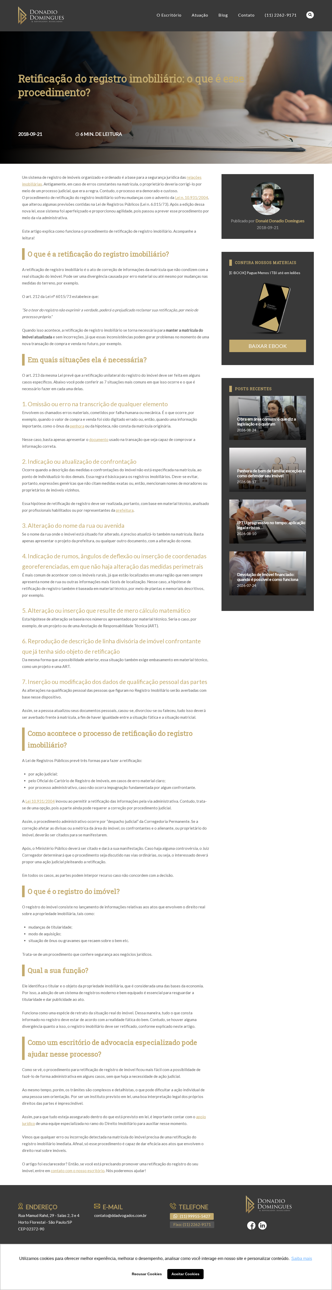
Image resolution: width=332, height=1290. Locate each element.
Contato (246, 14)
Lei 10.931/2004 (40, 801)
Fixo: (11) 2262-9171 (192, 1224)
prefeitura (125, 510)
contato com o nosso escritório (78, 1170)
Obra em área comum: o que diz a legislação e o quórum (266, 421)
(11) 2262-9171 (281, 14)
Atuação (200, 14)
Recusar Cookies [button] (147, 1274)
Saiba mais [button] (301, 1258)
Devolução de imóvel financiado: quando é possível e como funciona (267, 577)
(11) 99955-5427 (195, 1216)
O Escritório (169, 14)
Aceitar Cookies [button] (185, 1274)
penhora (77, 426)
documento (98, 439)
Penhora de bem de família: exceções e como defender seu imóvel (271, 473)
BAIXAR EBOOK (267, 346)
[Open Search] (310, 15)
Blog (223, 14)
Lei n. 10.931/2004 (191, 197)
